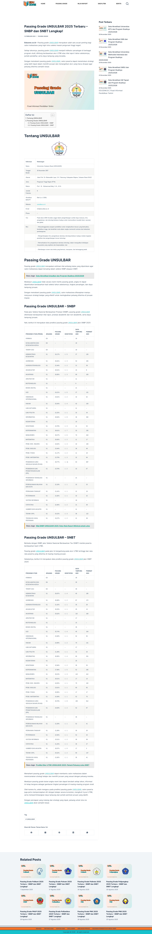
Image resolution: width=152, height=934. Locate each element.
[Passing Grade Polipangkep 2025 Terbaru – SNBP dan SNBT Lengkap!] (119, 871)
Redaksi (38, 928)
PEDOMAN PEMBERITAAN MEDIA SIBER (104, 928)
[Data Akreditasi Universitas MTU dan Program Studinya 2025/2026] (103, 28)
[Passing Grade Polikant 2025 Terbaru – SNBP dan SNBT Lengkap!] (33, 871)
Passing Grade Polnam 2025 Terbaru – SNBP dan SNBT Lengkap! (60, 884)
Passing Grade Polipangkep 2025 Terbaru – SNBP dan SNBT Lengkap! (117, 884)
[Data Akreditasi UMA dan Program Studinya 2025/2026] (103, 41)
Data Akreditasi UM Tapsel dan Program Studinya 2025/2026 (118, 82)
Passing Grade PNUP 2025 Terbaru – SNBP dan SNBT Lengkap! (30, 913)
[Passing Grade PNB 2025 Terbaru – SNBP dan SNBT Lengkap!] (119, 901)
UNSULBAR (53, 43)
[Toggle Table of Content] (51, 115)
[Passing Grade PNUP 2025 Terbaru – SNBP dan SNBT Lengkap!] (33, 901)
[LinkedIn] (73, 832)
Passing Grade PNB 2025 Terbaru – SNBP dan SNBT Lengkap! (116, 913)
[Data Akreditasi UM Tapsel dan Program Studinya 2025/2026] (103, 82)
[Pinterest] (59, 832)
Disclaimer (71, 928)
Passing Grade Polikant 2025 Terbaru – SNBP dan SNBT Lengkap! (31, 884)
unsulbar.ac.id (41, 204)
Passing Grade (61, 3)
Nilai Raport (83, 3)
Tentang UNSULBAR (34, 118)
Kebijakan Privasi (84, 928)
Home (43, 3)
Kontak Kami (60, 928)
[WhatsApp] (87, 832)
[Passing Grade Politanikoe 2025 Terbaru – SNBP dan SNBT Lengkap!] (62, 901)
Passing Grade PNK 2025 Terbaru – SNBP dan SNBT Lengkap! (88, 913)
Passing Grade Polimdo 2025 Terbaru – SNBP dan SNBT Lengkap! (89, 884)
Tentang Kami (48, 928)
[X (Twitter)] (45, 832)
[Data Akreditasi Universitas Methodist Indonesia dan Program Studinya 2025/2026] (103, 53)
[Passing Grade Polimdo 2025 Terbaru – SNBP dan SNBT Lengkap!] (90, 871)
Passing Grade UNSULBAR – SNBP (41, 123)
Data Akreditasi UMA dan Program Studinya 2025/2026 (118, 42)
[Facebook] (31, 832)
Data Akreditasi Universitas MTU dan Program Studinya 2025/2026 (119, 29)
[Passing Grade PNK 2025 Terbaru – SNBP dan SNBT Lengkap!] (90, 901)
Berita (118, 3)
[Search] (127, 3)
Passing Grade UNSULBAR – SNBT (42, 125)
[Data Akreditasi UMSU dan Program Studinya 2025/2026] (103, 69)
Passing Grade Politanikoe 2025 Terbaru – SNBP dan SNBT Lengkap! (59, 913)
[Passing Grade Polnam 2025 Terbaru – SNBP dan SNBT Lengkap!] (62, 871)
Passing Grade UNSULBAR (37, 121)
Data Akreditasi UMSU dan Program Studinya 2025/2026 (118, 70)
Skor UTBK (102, 3)
